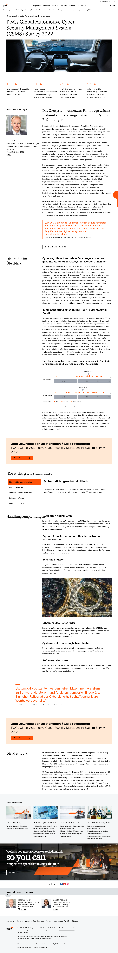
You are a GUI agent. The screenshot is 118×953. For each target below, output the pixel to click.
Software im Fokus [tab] (16, 498)
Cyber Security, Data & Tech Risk (31, 10)
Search (112, 6)
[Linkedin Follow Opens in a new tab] (61, 884)
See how (12, 872)
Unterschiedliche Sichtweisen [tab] (20, 493)
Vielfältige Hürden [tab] (16, 487)
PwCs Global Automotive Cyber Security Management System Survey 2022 (68, 10)
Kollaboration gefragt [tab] (17, 503)
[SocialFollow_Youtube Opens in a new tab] (64, 884)
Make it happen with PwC (11, 10)
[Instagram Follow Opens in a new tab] (68, 884)
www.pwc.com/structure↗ (66, 930)
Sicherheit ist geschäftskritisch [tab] (21, 482)
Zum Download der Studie (54, 247)
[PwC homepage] (6, 4)
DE (113, 1)
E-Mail (9, 155)
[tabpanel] (78, 486)
